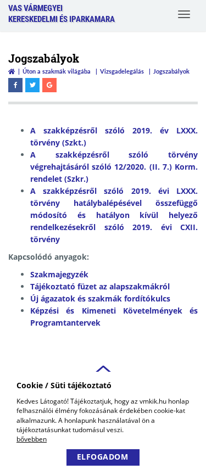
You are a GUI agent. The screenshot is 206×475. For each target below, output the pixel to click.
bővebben (31, 439)
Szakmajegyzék (59, 274)
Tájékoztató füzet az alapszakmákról (100, 286)
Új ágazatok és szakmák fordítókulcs (100, 298)
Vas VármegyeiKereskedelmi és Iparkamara (61, 13)
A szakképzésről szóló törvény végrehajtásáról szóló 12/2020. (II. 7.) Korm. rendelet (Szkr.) (114, 166)
